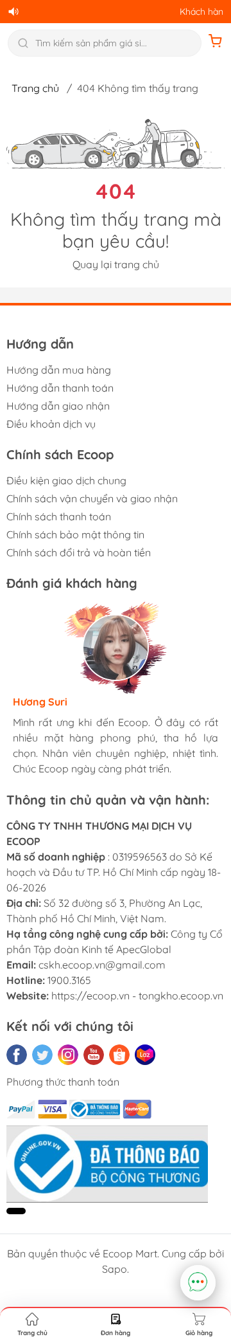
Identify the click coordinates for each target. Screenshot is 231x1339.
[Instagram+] (68, 1054)
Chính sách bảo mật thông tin (75, 534)
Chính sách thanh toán (58, 516)
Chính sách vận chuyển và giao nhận (92, 498)
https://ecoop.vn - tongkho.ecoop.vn (137, 995)
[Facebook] (16, 1054)
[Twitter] (42, 1054)
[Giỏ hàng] (215, 43)
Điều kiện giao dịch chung (66, 480)
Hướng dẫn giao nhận (58, 405)
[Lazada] (145, 1054)
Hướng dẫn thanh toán (60, 387)
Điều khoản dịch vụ (51, 423)
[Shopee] (119, 1054)
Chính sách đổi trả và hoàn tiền (78, 552)
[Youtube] (93, 1054)
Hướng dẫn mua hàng (58, 369)
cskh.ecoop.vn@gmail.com (102, 964)
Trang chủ (35, 88)
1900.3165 (69, 980)
